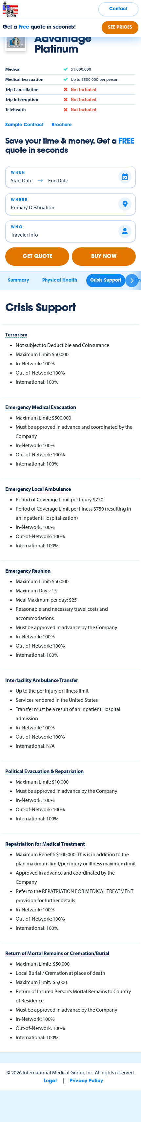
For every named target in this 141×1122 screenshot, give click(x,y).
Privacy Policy (86, 1081)
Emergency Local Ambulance (38, 489)
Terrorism (16, 334)
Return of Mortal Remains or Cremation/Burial (57, 953)
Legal (50, 1081)
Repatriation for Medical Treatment (45, 843)
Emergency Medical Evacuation (40, 407)
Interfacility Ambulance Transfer (41, 680)
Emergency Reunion (27, 570)
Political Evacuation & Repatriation (44, 771)
